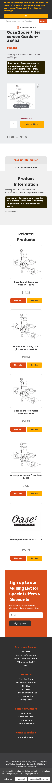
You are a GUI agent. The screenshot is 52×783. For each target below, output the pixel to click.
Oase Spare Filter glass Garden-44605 (26, 283)
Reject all (21, 779)
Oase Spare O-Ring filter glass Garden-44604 (26, 348)
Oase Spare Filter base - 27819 (26, 539)
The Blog (26, 686)
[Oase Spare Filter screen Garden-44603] (38, 84)
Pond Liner (26, 713)
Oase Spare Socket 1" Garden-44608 (26, 476)
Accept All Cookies (39, 779)
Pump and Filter (26, 716)
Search (43, 21)
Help (26, 665)
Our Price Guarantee (26, 682)
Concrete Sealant (26, 723)
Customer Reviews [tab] (26, 167)
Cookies (26, 689)
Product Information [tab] (26, 159)
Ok (26, 16)
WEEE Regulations (26, 696)
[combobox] (26, 21)
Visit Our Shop (26, 679)
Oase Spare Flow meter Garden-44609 (26, 412)
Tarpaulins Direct (26, 737)
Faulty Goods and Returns (26, 658)
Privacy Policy (26, 699)
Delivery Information (26, 655)
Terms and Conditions (26, 693)
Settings (8, 779)
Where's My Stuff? (26, 662)
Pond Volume (26, 720)
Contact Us (26, 652)
